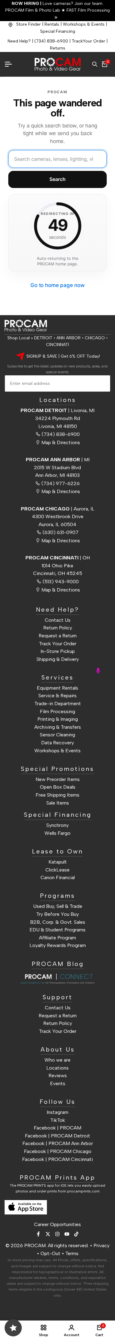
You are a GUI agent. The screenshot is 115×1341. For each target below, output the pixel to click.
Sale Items (57, 803)
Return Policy (57, 628)
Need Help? (19, 41)
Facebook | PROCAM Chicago (57, 1151)
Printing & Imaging (57, 719)
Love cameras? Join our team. (57, 3)
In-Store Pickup (57, 651)
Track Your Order (57, 644)
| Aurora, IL (57, 509)
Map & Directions (60, 442)
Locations (57, 1068)
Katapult (57, 862)
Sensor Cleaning (57, 735)
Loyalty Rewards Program (57, 945)
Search (57, 179)
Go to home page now (57, 285)
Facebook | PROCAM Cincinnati (57, 1159)
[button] (98, 670)
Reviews (57, 1075)
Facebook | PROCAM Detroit (57, 1136)
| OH (57, 558)
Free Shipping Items (57, 795)
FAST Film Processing (87, 10)
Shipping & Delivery (57, 659)
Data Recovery (57, 743)
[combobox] (57, 159)
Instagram (57, 1112)
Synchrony (57, 825)
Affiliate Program (57, 938)
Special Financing (57, 31)
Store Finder (28, 24)
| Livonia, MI (57, 410)
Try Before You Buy (57, 914)
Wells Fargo (57, 833)
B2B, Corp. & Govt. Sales (57, 922)
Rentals (51, 24)
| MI (58, 459)
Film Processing (57, 711)
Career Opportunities (57, 1224)
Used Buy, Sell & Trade (57, 906)
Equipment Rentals (57, 688)
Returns (57, 48)
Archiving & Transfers (57, 727)
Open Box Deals (57, 787)
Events (57, 1083)
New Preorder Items (58, 779)
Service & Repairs (57, 695)
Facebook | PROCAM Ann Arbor (57, 1143)
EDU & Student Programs (57, 930)
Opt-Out (50, 1253)
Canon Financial (57, 877)
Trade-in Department (57, 703)
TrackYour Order (88, 41)
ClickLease (57, 870)
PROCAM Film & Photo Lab (33, 10)
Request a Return (58, 636)
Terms (72, 1253)
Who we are (57, 1060)
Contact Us (58, 620)
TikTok (57, 1120)
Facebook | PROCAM (57, 1128)
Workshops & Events (84, 24)
